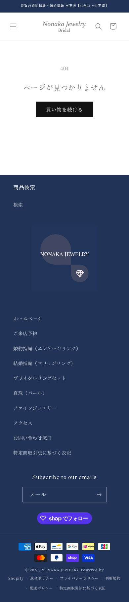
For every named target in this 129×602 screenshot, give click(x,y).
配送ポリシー (41, 587)
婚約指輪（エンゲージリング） (47, 348)
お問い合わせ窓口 (32, 437)
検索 (18, 204)
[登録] (99, 494)
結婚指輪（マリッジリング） (44, 363)
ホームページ (27, 318)
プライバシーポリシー (79, 578)
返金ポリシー (41, 578)
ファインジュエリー (35, 407)
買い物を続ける (64, 109)
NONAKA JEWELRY (60, 569)
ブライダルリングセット (39, 378)
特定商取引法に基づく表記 (42, 452)
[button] (13, 26)
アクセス (22, 423)
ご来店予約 (25, 333)
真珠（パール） (30, 393)
